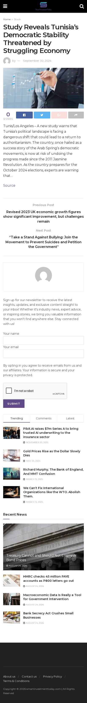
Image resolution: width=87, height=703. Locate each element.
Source (9, 186)
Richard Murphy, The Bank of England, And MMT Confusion (53, 472)
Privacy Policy (52, 676)
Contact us (29, 676)
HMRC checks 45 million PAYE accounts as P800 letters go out (48, 579)
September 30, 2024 (37, 60)
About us (9, 676)
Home (7, 19)
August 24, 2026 (17, 565)
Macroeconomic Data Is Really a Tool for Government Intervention (52, 597)
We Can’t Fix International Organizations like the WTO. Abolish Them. (51, 492)
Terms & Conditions (16, 681)
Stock (17, 19)
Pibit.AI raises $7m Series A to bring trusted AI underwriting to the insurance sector (50, 433)
